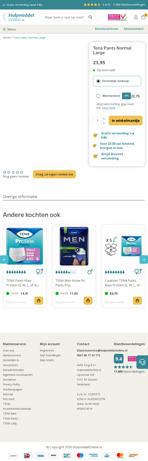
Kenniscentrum (106, 29)
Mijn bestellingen (50, 355)
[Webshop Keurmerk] (117, 17)
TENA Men (9, 413)
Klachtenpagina (12, 389)
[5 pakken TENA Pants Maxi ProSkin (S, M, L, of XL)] (123, 246)
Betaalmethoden (13, 370)
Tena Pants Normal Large (29, 37)
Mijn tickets (47, 360)
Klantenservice (12, 355)
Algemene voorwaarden (18, 375)
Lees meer (108, 108)
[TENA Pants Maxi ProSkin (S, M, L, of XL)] (24, 246)
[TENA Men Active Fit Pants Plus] (74, 246)
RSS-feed (8, 399)
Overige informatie (20, 196)
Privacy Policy (11, 384)
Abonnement (134, 29)
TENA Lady (10, 423)
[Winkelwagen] (143, 17)
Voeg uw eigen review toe (54, 174)
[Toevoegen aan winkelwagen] (38, 301)
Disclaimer (9, 379)
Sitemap (8, 394)
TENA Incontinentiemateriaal (17, 406)
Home (7, 37)
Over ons (8, 350)
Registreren (47, 350)
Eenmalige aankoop (115, 81)
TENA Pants (10, 418)
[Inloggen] (136, 17)
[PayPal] (13, 455)
